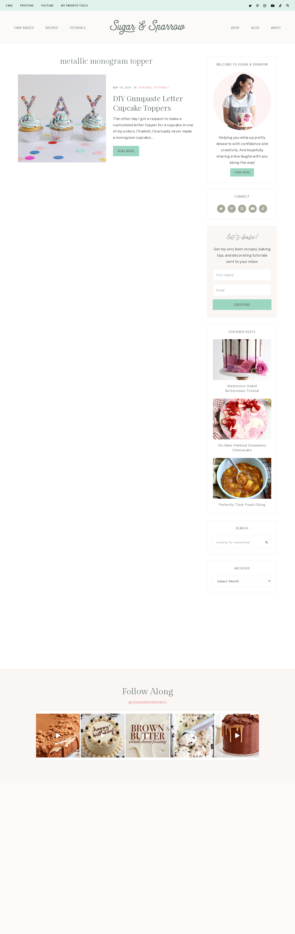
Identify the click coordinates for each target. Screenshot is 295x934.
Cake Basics (24, 28)
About (276, 28)
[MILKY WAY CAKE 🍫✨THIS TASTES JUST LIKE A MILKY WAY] (237, 735)
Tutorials (78, 28)
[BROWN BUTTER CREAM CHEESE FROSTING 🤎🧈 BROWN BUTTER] (147, 735)
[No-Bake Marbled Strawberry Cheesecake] (242, 420)
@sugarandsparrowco (147, 702)
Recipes (52, 28)
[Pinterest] (231, 208)
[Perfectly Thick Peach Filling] (242, 479)
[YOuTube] (252, 208)
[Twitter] (221, 208)
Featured (145, 87)
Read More (126, 151)
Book (235, 28)
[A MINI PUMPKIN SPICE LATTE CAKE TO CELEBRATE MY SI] (103, 735)
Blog (255, 28)
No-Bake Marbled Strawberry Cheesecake (242, 448)
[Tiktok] (263, 208)
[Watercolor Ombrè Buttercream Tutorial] (242, 360)
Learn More (242, 172)
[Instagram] (242, 208)
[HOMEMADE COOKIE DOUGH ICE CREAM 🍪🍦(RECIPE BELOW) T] (192, 735)
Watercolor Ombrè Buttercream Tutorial (242, 388)
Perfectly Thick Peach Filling (242, 504)
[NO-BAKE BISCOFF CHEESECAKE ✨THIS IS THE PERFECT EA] (58, 735)
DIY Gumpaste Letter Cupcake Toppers (148, 103)
